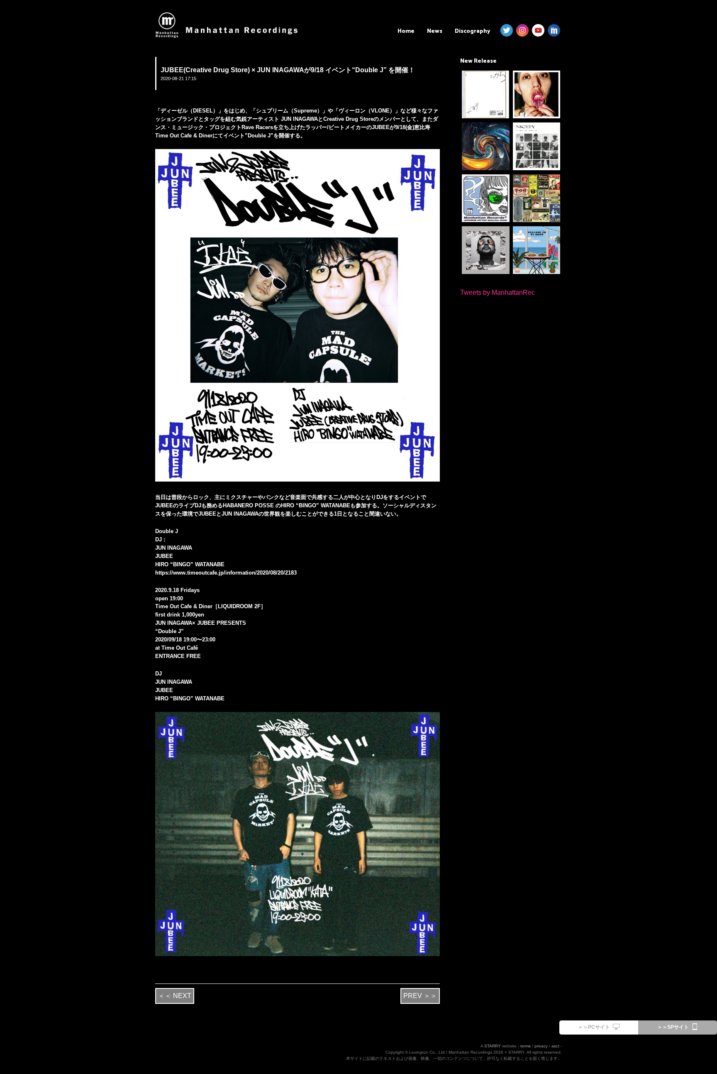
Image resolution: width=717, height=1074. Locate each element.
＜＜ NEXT (174, 995)
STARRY (492, 1046)
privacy (541, 1046)
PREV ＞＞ (420, 995)
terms (525, 1046)
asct (555, 1046)
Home (406, 31)
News (434, 31)
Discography (472, 31)
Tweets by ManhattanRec (497, 292)
